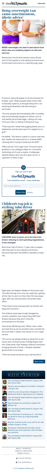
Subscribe (20, 192)
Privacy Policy (23, 453)
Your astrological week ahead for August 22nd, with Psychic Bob (25, 398)
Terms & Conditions (23, 451)
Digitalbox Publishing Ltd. (26, 468)
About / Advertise (23, 448)
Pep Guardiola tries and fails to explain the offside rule (24, 404)
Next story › (39, 361)
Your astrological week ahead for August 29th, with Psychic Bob (25, 382)
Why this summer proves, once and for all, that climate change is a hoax (26, 423)
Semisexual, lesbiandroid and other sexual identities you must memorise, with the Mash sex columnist (25, 430)
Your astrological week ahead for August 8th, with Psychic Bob (25, 437)
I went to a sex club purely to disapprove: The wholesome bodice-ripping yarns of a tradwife (25, 393)
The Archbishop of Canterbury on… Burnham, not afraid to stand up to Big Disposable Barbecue (25, 416)
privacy (30, 192)
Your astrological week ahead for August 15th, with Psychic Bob (25, 410)
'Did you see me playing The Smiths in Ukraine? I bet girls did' (26, 387)
